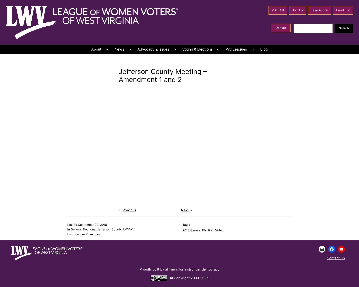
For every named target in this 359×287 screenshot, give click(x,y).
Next (185, 210)
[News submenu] (130, 49)
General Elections (83, 229)
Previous (129, 210)
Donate (281, 28)
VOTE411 (278, 10)
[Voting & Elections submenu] (218, 49)
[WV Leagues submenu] (252, 49)
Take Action (319, 10)
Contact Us (336, 258)
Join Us (297, 10)
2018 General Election (198, 230)
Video (219, 230)
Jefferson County (109, 229)
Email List (343, 10)
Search (344, 28)
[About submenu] (107, 49)
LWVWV (129, 229)
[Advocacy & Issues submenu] (175, 49)
